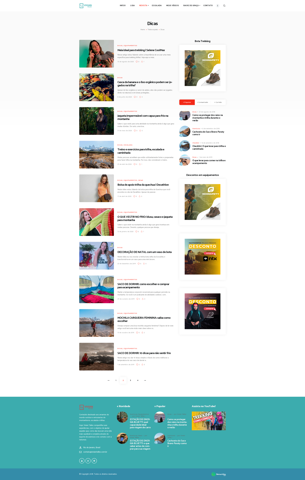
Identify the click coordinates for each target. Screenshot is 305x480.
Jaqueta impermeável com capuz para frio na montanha (142, 117)
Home (143, 30)
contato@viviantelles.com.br (95, 452)
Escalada (128, 145)
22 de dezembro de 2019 (126, 264)
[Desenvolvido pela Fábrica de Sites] (219, 473)
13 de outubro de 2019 (125, 332)
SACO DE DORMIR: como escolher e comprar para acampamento (143, 286)
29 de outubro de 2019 (126, 299)
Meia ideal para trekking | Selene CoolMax (141, 50)
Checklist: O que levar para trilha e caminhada (209, 147)
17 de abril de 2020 (124, 196)
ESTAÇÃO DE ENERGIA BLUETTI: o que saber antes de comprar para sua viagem (140, 445)
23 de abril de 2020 (124, 164)
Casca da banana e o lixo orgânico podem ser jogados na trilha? (144, 84)
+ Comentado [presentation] (202, 102)
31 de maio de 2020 (124, 130)
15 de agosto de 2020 (125, 62)
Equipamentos (130, 45)
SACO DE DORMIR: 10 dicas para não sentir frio (144, 353)
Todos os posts (153, 29)
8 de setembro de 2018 (211, 128)
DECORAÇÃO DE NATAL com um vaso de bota (144, 252)
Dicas (120, 45)
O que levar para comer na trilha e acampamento (209, 162)
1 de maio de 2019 (205, 157)
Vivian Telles (140, 416)
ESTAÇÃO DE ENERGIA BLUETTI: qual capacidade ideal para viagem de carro (140, 423)
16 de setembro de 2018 (210, 143)
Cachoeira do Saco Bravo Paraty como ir (208, 133)
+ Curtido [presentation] (218, 102)
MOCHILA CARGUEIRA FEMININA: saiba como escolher (143, 319)
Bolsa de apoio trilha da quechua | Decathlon (143, 184)
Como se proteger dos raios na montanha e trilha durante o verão (207, 118)
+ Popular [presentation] (187, 102)
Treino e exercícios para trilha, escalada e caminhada (140, 151)
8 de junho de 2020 (124, 97)
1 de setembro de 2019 (125, 364)
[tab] (187, 102)
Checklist (195, 143)
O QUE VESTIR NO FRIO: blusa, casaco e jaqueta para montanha (145, 218)
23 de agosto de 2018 (207, 112)
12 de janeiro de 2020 (125, 231)
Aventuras (196, 128)
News (140, 180)
